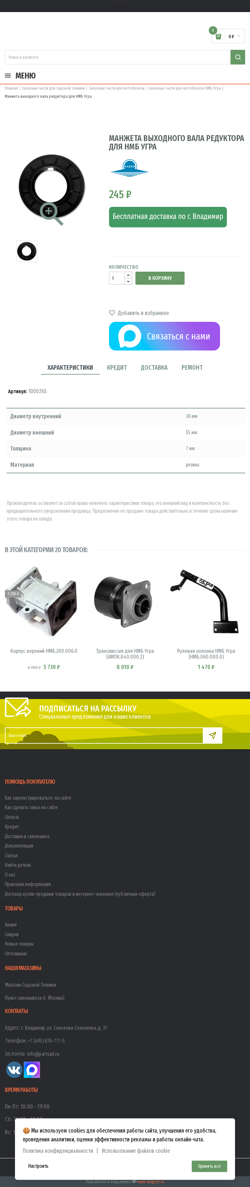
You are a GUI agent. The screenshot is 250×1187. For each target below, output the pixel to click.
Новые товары (19, 944)
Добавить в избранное (143, 313)
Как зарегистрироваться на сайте (38, 798)
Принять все (209, 1166)
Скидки (12, 934)
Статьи (11, 855)
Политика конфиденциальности (58, 1151)
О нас (10, 875)
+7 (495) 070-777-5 (46, 1041)
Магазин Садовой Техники (30, 985)
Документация (19, 846)
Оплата (12, 817)
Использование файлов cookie (136, 1151)
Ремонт (192, 367)
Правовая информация (28, 884)
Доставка (154, 367)
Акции (11, 925)
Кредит (117, 367)
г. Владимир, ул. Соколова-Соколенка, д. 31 (64, 1028)
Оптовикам (16, 954)
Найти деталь (18, 865)
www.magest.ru (151, 1181)
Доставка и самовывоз (27, 836)
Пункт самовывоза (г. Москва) (34, 998)
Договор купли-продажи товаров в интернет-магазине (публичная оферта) (80, 894)
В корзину (160, 278)
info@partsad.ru (43, 1054)
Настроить (38, 1166)
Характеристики (70, 367)
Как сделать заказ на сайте (31, 807)
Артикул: (17, 391)
